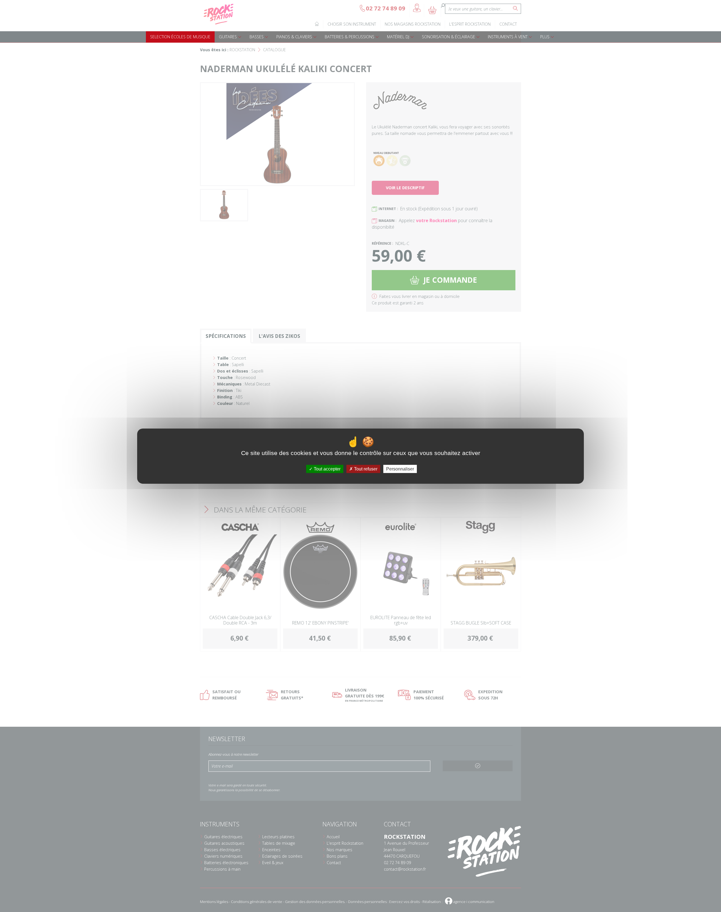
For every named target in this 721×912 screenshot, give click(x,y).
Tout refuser (365, 468)
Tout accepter (327, 468)
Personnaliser (400, 468)
